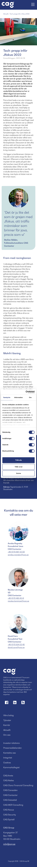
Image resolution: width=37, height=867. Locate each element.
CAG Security (9, 814)
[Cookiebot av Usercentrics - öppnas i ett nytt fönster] (26, 392)
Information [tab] (18, 397)
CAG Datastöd (10, 800)
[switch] (32, 438)
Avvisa (18, 473)
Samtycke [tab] (6, 397)
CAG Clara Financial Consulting (18, 785)
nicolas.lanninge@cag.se (18, 601)
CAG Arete (8, 775)
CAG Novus (8, 810)
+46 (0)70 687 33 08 (16, 552)
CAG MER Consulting (13, 805)
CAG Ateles (8, 780)
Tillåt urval (18, 467)
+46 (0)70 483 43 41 (16, 598)
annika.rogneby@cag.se (18, 555)
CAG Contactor (10, 795)
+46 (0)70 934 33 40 (16, 645)
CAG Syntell (8, 819)
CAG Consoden (10, 790)
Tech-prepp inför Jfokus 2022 (19, 14)
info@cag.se (9, 844)
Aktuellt (5, 14)
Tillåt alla (18, 460)
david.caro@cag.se (16, 647)
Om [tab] (30, 397)
